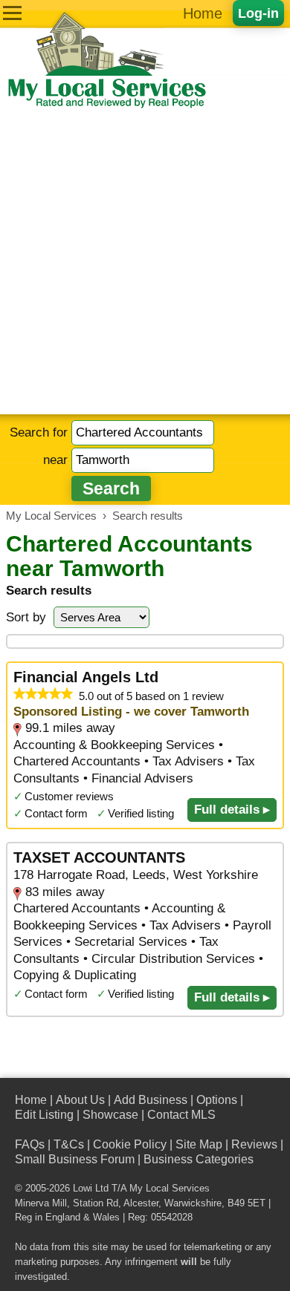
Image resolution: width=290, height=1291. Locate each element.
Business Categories (199, 1159)
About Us (80, 1100)
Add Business (150, 1100)
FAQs (30, 1144)
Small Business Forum (75, 1159)
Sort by (26, 617)
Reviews (254, 1144)
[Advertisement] (145, 262)
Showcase (110, 1114)
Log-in (258, 13)
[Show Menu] (12, 13)
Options (216, 1100)
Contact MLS (181, 1114)
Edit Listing (44, 1114)
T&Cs (69, 1144)
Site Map (198, 1144)
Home (202, 13)
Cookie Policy (130, 1144)
